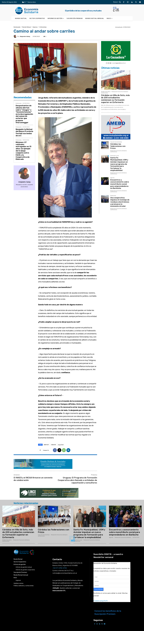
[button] (117, 2)
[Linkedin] (132, 2)
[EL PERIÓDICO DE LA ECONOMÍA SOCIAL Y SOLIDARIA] (52, 552)
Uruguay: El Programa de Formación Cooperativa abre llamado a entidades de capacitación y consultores (77, 480)
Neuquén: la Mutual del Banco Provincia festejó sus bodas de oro (24, 132)
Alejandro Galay (25, 36)
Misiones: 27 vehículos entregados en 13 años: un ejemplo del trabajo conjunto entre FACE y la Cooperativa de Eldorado (23, 150)
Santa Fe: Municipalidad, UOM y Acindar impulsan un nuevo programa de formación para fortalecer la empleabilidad (119, 164)
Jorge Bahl (61, 444)
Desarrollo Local (114, 155)
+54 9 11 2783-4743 (60, 568)
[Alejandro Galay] (15, 36)
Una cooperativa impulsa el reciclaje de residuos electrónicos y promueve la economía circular (119, 202)
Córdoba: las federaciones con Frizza (117, 146)
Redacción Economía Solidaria (120, 91)
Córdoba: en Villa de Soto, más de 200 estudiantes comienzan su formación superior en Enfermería (115, 98)
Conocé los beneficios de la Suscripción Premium (107, 612)
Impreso (35, 27)
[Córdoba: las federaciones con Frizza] (105, 145)
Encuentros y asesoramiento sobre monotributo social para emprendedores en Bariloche (119, 184)
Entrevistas (43, 27)
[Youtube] (140, 2)
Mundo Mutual (26, 27)
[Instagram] (128, 2)
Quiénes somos (18, 583)
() (56, 588)
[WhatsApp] (64, 450)
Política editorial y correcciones (24, 585)
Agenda (112, 177)
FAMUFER (53, 444)
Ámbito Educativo (105, 91)
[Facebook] (124, 2)
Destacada (17, 27)
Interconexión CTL (59, 590)
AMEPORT (46, 444)
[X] (136, 2)
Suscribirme (98, 589)
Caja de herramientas (116, 142)
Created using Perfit (100, 601)
